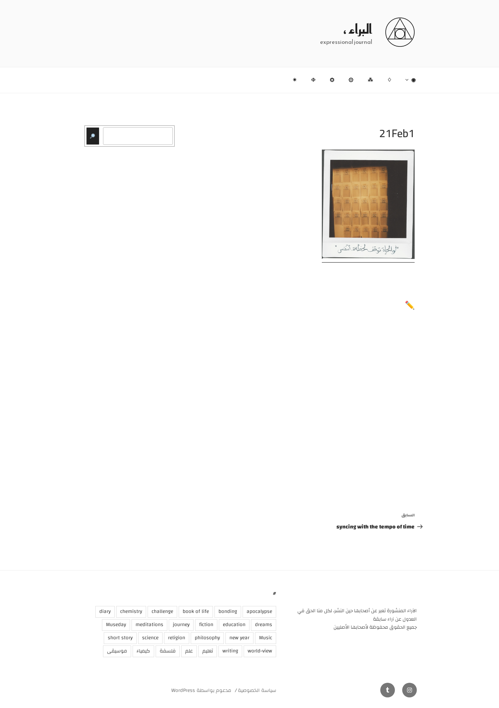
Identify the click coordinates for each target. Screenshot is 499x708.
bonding (227, 611)
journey (181, 624)
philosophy (207, 638)
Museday (116, 624)
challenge (162, 611)
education (234, 624)
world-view (260, 651)
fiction (206, 624)
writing (230, 651)
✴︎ (295, 80)
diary (105, 611)
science (150, 638)
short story (120, 638)
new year (239, 638)
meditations (149, 624)
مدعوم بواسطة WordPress (201, 690)
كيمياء (143, 651)
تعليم (207, 651)
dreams (263, 624)
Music (265, 638)
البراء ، (357, 29)
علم (189, 651)
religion (176, 638)
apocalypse (259, 611)
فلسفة (168, 651)
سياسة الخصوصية (257, 690)
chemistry (131, 611)
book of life (196, 611)
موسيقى (117, 651)
